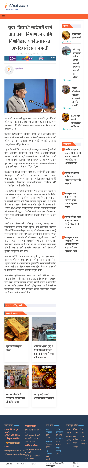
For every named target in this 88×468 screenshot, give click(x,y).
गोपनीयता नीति (22, 463)
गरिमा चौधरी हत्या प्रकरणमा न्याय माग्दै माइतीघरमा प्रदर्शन (73, 222)
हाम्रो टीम (33, 463)
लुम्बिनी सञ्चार (19, 68)
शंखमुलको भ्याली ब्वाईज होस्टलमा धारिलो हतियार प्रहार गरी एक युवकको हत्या (72, 244)
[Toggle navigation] (3, 16)
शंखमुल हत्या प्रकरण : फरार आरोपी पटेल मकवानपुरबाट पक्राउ (71, 200)
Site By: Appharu (76, 464)
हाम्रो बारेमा (9, 463)
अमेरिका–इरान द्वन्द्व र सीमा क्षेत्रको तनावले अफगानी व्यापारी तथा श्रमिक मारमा (73, 156)
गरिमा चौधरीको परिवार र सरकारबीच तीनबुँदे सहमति (73, 178)
